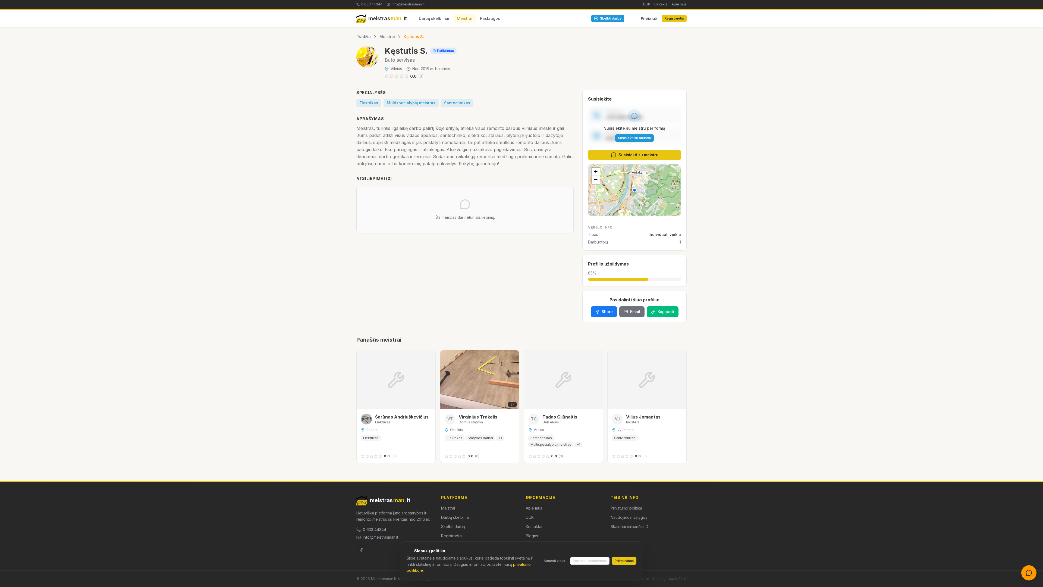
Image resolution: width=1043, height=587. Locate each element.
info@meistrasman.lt (408, 4)
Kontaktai (661, 4)
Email (635, 311)
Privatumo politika (626, 508)
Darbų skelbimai (434, 18)
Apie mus (679, 4)
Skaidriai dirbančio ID (629, 526)
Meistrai (464, 18)
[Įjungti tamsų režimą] (631, 18)
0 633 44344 (371, 4)
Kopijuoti (666, 311)
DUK (646, 4)
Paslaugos (490, 18)
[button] (634, 190)
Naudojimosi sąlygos (629, 517)
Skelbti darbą (453, 526)
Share (607, 311)
